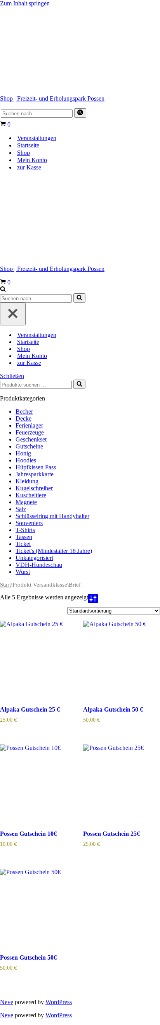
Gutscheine (29, 446)
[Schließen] (13, 314)
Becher (24, 411)
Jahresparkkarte (35, 474)
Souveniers (29, 523)
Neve (6, 1002)
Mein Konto (32, 160)
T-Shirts (25, 530)
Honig (23, 453)
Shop (23, 152)
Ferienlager (29, 425)
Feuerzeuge (30, 432)
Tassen (24, 537)
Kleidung (27, 481)
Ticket (23, 544)
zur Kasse (29, 167)
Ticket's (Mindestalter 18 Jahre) (54, 551)
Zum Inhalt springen (25, 3)
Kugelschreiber (34, 488)
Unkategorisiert (34, 557)
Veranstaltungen (36, 138)
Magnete (26, 502)
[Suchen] (80, 113)
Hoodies (26, 460)
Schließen (12, 376)
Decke (23, 418)
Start (5, 585)
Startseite (28, 145)
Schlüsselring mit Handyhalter (52, 516)
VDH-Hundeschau (39, 564)
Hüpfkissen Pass (36, 467)
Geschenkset (31, 439)
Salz (21, 509)
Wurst (23, 571)
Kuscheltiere (31, 495)
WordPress (58, 1002)
